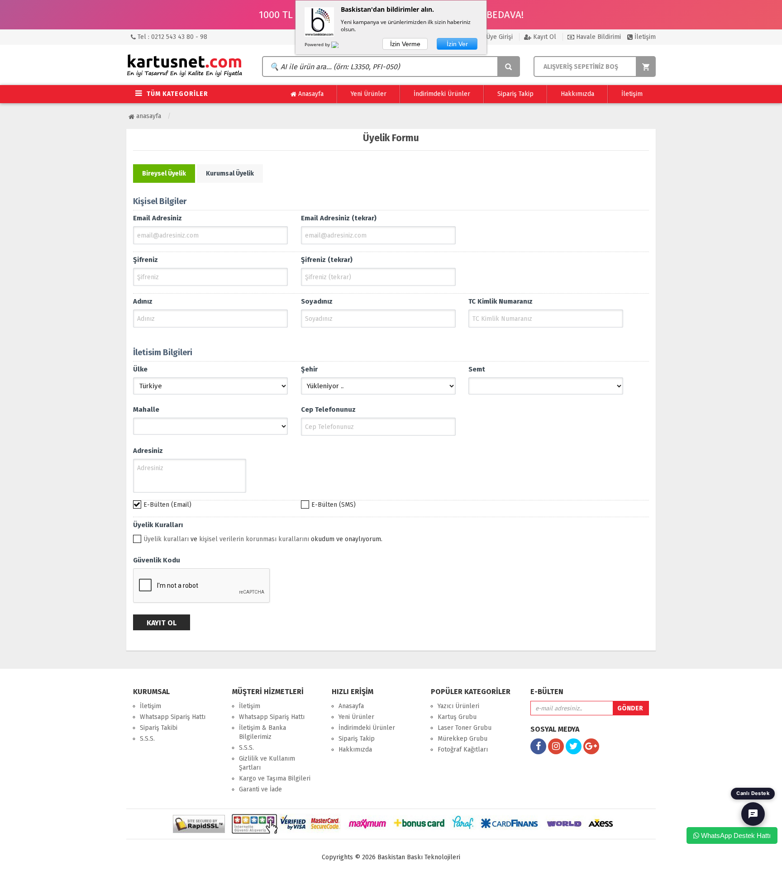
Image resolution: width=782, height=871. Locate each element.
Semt (476, 369)
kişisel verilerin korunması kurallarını (254, 539)
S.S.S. (147, 738)
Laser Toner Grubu (464, 728)
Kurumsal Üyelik (230, 173)
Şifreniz (145, 260)
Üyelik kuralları (166, 539)
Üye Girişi (498, 37)
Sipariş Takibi (158, 728)
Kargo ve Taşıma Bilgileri (274, 778)
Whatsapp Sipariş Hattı (172, 717)
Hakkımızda (577, 94)
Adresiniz (148, 451)
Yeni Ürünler (368, 94)
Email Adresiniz (157, 218)
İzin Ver (457, 44)
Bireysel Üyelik (164, 173)
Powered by (318, 44)
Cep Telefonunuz (328, 409)
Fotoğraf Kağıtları (463, 749)
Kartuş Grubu (457, 717)
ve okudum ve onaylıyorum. (262, 539)
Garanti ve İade (260, 789)
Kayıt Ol (543, 37)
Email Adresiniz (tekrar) (339, 218)
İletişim (644, 37)
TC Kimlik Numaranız (500, 301)
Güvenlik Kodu (156, 560)
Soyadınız (317, 301)
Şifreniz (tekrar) (327, 260)
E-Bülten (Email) (167, 505)
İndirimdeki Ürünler (442, 94)
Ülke (140, 369)
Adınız (143, 301)
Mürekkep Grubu (462, 738)
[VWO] (340, 46)
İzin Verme (405, 44)
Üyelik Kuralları (158, 525)
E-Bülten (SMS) (333, 505)
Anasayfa (310, 94)
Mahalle (146, 409)
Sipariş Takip (515, 94)
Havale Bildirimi (597, 37)
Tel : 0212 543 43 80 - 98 (171, 37)
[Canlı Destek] (753, 814)
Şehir (309, 369)
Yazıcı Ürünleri (458, 706)
